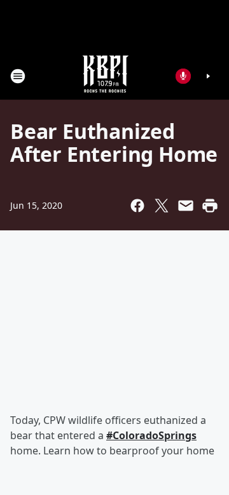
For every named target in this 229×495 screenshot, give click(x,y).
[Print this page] (210, 205)
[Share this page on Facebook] (137, 205)
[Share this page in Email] (186, 205)
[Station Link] (105, 75)
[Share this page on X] (161, 205)
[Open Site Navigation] (17, 76)
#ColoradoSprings (151, 435)
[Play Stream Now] (208, 76)
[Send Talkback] (183, 76)
